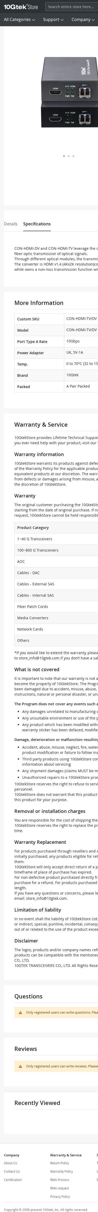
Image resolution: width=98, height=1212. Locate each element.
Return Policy (59, 1163)
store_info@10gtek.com (39, 657)
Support (51, 19)
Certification (13, 1180)
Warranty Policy (61, 1171)
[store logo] (21, 6)
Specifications (37, 224)
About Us (10, 1163)
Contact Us (12, 1171)
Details (11, 224)
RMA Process (59, 1180)
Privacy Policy (60, 1196)
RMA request (59, 1188)
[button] (64, 156)
